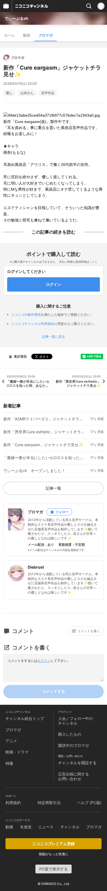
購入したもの (69, 734)
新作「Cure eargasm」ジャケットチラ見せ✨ (43, 445)
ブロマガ (45, 35)
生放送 (26, 826)
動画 (26, 35)
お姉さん (26, 93)
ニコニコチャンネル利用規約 (32, 324)
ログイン (43, 661)
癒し (9, 93)
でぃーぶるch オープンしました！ (34, 471)
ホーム (9, 35)
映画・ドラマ (17, 752)
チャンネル (70, 826)
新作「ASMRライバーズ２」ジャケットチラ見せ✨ (44, 419)
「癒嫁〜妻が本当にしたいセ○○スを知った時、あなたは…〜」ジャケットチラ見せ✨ (44, 458)
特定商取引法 (49, 802)
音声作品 (47, 93)
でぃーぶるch (16, 18)
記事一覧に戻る (53, 336)
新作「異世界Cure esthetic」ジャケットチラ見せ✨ (44, 432)
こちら (93, 261)
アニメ (11, 740)
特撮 (9, 763)
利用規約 (13, 802)
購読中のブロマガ (73, 745)
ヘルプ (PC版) (89, 802)
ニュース (46, 826)
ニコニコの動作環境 (26, 314)
